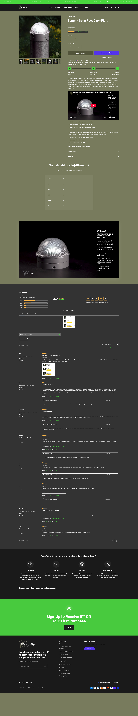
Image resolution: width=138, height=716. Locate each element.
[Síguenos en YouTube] (31, 682)
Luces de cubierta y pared (66, 651)
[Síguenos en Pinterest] (27, 682)
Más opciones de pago (106, 57)
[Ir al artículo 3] (32, 61)
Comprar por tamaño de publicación (65, 647)
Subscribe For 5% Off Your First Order (51, 1)
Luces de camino (63, 654)
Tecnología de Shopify (38, 687)
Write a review (83, 31)
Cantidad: (70, 35)
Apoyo (86, 7)
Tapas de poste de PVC (65, 664)
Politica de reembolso (64, 673)
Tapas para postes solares (66, 644)
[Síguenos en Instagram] (23, 682)
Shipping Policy (63, 676)
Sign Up (69, 627)
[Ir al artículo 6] (49, 61)
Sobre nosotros (68, 7)
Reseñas (61, 667)
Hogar (50, 7)
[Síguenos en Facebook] (20, 682)
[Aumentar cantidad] (76, 38)
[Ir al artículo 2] (26, 61)
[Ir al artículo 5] (44, 61)
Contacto (77, 7)
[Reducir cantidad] (70, 38)
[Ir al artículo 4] (38, 61)
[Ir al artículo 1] (21, 61)
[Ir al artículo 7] (55, 61)
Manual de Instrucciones (83, 146)
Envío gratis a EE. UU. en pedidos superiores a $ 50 (21, 1)
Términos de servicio (64, 670)
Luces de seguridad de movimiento (65, 661)
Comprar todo (62, 641)
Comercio (57, 7)
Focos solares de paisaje (65, 657)
